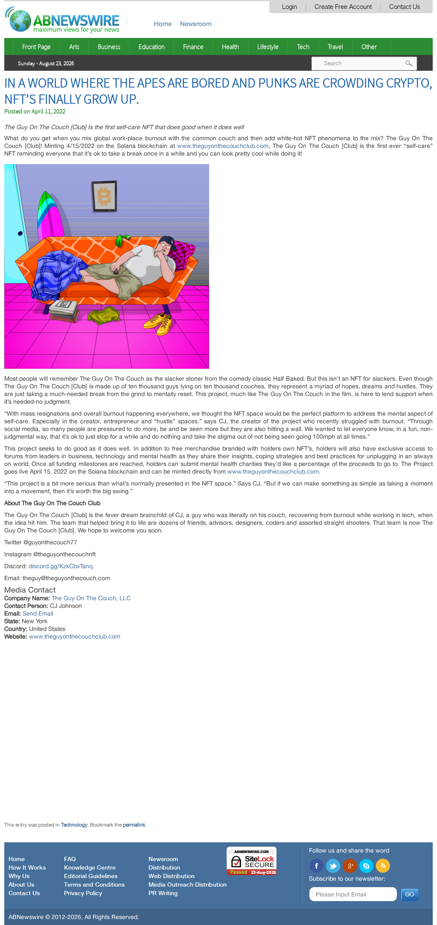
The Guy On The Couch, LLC (91, 598)
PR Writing (163, 893)
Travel (335, 46)
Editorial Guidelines (90, 876)
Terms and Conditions (94, 885)
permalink (134, 825)
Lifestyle (268, 46)
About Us (21, 885)
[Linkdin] (349, 867)
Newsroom (196, 23)
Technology (74, 825)
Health (230, 46)
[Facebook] (316, 867)
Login (289, 7)
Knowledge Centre (90, 868)
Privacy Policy (83, 893)
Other (369, 46)
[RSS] (383, 867)
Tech (303, 46)
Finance (193, 46)
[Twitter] (333, 867)
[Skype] (366, 867)
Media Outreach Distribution (188, 885)
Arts (74, 46)
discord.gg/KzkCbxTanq (61, 566)
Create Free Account (343, 7)
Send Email (38, 613)
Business (109, 46)
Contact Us (404, 7)
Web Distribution (172, 876)
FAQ (70, 859)
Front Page (36, 46)
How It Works (27, 868)
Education (152, 46)
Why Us (19, 876)
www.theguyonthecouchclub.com (222, 145)
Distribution (164, 868)
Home (163, 23)
